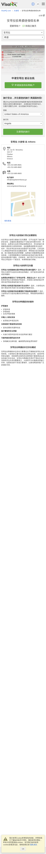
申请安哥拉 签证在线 (23, 78)
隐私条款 (33, 845)
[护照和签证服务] (9, 4)
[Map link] (23, 204)
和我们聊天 (30, 26)
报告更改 (7, 221)
